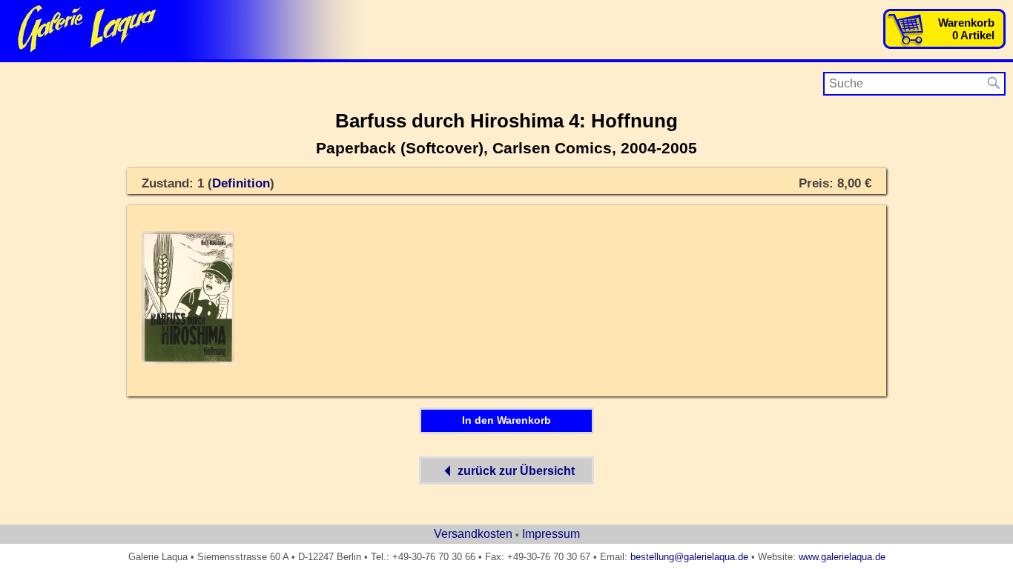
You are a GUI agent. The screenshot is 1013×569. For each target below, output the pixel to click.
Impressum (551, 534)
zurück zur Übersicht (516, 471)
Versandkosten (473, 534)
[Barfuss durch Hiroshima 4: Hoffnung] (188, 361)
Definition (241, 183)
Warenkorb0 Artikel (966, 28)
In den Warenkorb (506, 420)
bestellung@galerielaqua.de (689, 556)
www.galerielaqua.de (842, 556)
